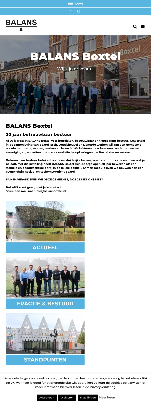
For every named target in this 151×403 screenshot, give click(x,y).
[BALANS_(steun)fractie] (45, 258)
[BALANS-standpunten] (45, 314)
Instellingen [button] (88, 397)
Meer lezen (107, 397)
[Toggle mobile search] (135, 26)
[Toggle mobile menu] (143, 26)
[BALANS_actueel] (45, 202)
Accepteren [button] (46, 397)
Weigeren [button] (67, 397)
